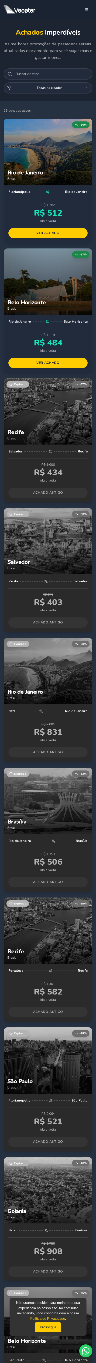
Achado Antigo (48, 492)
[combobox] (48, 88)
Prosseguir (48, 1327)
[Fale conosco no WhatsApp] (85, 1350)
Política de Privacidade (47, 1318)
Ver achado (48, 233)
